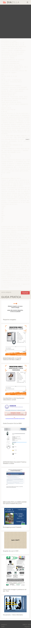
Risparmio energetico (9, 320)
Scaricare (25, 293)
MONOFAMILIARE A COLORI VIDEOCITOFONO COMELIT (12, 359)
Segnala (27, 627)
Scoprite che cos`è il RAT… (11, 551)
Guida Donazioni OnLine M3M (12, 423)
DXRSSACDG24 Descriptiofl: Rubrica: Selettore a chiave (14, 462)
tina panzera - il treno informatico (13, 615)
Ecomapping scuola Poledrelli (12, 527)
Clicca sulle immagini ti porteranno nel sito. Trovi (14, 590)
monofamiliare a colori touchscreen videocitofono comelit (13, 399)
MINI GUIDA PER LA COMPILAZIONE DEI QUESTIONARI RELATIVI (15, 502)
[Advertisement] (15, 21)
